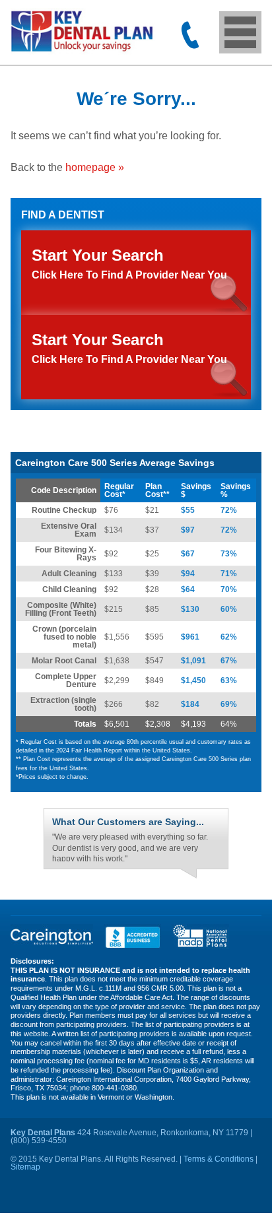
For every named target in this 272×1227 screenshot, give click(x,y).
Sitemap (25, 1170)
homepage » (94, 167)
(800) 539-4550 (190, 35)
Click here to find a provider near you (129, 348)
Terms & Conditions (219, 1162)
